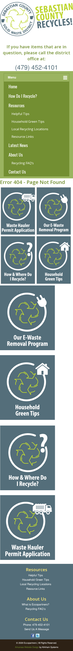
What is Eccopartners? (35, 604)
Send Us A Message (36, 629)
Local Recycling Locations (29, 129)
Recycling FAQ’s (22, 163)
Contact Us (17, 171)
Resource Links (22, 136)
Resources (17, 105)
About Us (16, 154)
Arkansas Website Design (27, 647)
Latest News (18, 145)
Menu (12, 77)
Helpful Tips (20, 114)
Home (13, 86)
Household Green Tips (27, 121)
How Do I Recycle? (23, 96)
